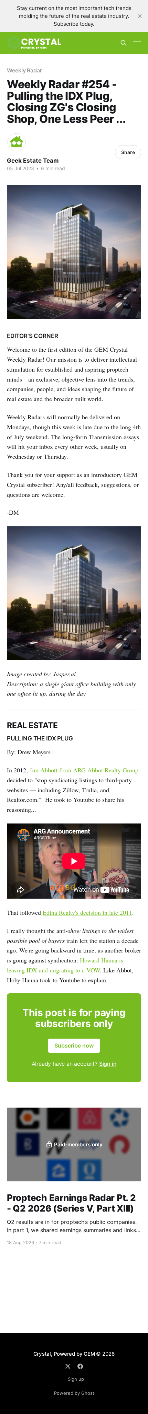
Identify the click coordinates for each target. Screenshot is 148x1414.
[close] (139, 16)
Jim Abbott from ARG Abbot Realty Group (84, 770)
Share (128, 152)
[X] (68, 1366)
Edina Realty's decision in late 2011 (87, 912)
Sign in (108, 1063)
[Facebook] (80, 1366)
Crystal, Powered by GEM (64, 1354)
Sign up (76, 1379)
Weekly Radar (24, 70)
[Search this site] (123, 42)
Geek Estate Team (33, 160)
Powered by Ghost (74, 1393)
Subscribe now (74, 1045)
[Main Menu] (137, 43)
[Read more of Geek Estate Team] (16, 142)
